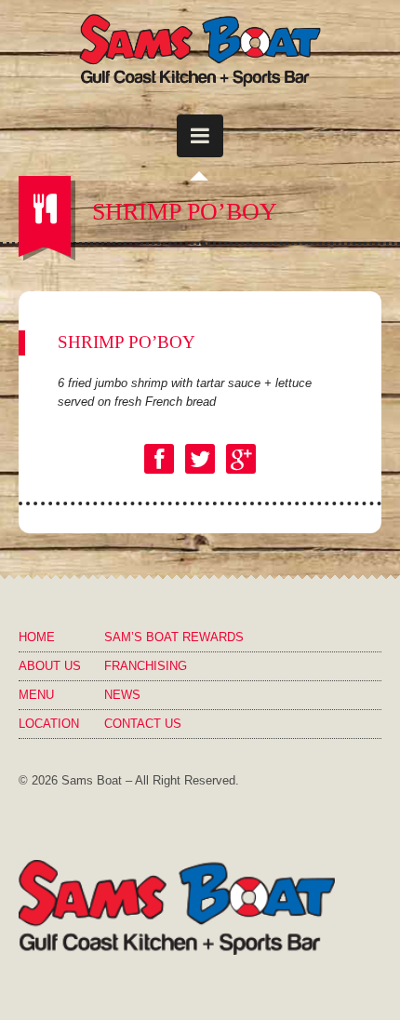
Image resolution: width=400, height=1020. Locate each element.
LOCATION (49, 724)
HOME (37, 637)
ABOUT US (50, 666)
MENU (36, 695)
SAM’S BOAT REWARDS (174, 637)
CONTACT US (142, 724)
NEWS (122, 695)
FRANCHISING (145, 666)
